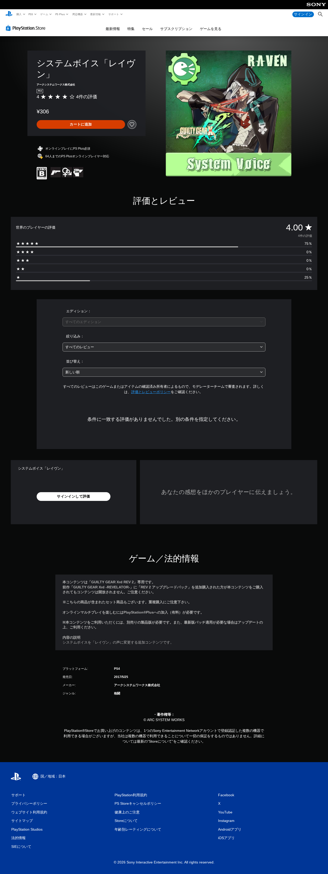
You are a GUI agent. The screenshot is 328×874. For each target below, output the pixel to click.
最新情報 (95, 14)
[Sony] (316, 8)
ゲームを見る (210, 28)
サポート (113, 14)
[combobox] (164, 321)
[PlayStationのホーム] (9, 14)
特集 (131, 28)
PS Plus (60, 14)
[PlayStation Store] (26, 28)
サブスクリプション (176, 28)
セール (147, 28)
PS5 (30, 14)
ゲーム (44, 14)
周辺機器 (77, 14)
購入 (19, 14)
